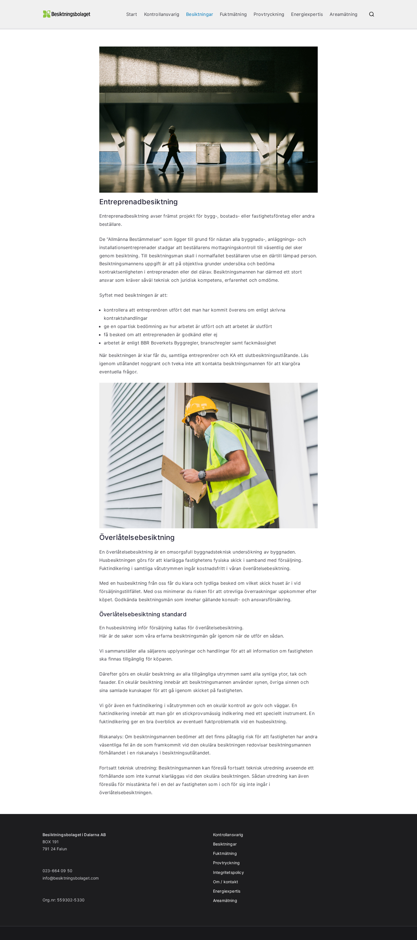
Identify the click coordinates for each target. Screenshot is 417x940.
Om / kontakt (225, 881)
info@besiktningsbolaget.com (71, 878)
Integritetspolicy (228, 872)
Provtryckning (269, 14)
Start (131, 14)
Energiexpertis (307, 14)
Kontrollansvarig (162, 14)
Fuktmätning (233, 14)
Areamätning (343, 14)
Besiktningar (199, 14)
